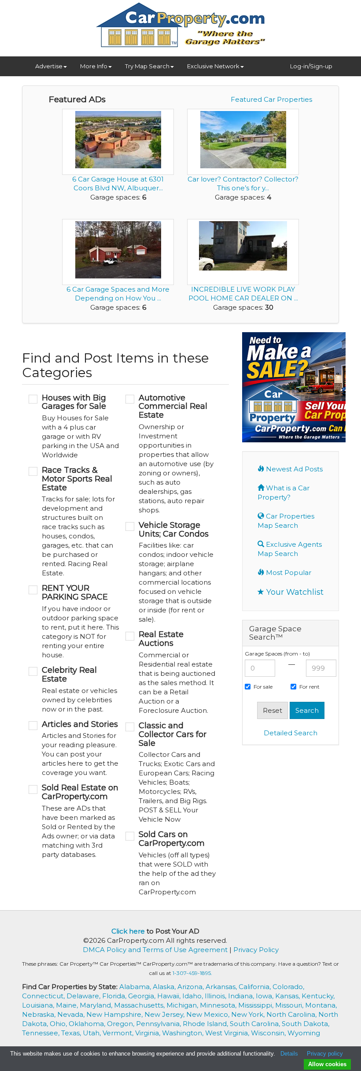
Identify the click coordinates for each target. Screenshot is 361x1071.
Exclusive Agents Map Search (290, 549)
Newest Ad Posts (293, 469)
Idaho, (193, 996)
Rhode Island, (206, 1023)
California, (256, 986)
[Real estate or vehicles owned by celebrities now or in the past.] (74, 690)
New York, (248, 1014)
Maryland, (97, 1005)
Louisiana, (39, 1005)
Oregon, (121, 1023)
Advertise (49, 66)
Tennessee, (41, 1033)
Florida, (115, 996)
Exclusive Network (213, 66)
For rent (309, 686)
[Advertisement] (301, 809)
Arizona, (191, 986)
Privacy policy (325, 1053)
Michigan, (183, 1005)
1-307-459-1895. (192, 973)
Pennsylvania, (159, 1023)
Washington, (183, 1033)
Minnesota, (219, 1005)
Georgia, (142, 996)
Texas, (72, 1033)
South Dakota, (305, 1023)
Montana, (321, 1005)
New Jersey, (165, 1014)
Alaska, (165, 986)
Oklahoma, (88, 1023)
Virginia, (148, 1033)
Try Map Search (147, 66)
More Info (93, 66)
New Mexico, (208, 1014)
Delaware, (84, 996)
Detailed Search (290, 733)
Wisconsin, (269, 1033)
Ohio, (59, 1023)
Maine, (68, 1005)
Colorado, (288, 986)
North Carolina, (292, 1014)
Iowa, (265, 996)
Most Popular (287, 572)
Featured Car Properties (271, 99)
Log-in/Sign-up (311, 66)
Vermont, (119, 1033)
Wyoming (303, 1033)
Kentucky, (318, 996)
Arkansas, (222, 986)
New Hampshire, (115, 1014)
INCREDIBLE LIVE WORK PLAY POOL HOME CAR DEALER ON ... (243, 293)
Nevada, (71, 1014)
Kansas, (288, 996)
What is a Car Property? (283, 492)
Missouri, (290, 1005)
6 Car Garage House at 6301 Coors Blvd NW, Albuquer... (118, 183)
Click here (128, 931)
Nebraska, (39, 1014)
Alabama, (136, 986)
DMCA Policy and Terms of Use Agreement (155, 949)
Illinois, (216, 996)
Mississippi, (256, 1005)
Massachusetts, (140, 1005)
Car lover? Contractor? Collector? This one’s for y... (243, 183)
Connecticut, (44, 996)
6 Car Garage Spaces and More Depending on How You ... (117, 293)
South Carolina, (256, 1023)
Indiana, (242, 996)
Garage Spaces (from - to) (277, 653)
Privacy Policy (256, 949)
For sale (263, 686)
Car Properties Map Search (286, 521)
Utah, (93, 1033)
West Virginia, (228, 1033)
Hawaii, (169, 996)
